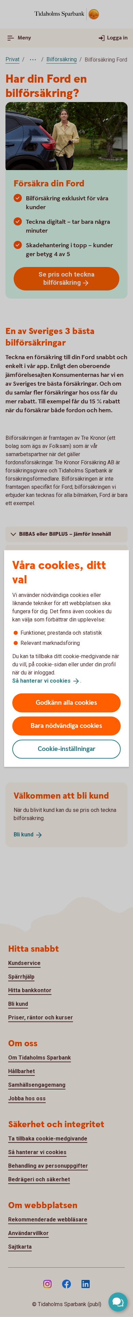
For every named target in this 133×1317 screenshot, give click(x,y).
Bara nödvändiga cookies (66, 725)
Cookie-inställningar (66, 749)
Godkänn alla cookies (66, 702)
